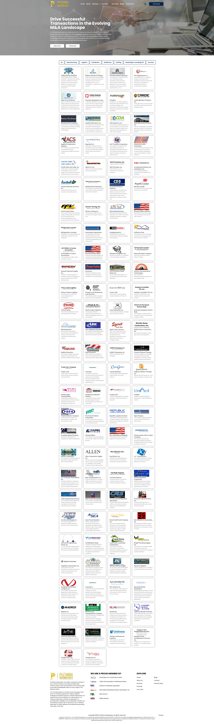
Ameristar (88, 271)
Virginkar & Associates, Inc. (70, 566)
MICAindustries (66, 329)
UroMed (136, 395)
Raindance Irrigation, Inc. (118, 253)
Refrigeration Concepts (68, 232)
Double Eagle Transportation (66, 395)
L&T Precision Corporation (118, 144)
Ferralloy (113, 100)
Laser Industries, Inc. (117, 310)
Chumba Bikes (90, 435)
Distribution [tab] (96, 62)
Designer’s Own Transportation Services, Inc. (142, 638)
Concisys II (89, 587)
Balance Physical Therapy (94, 75)
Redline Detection (67, 352)
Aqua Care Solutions (68, 100)
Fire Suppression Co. (141, 75)
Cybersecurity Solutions (69, 75)
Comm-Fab (113, 292)
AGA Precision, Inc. (116, 167)
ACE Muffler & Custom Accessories (68, 254)
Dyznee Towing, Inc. (92, 211)
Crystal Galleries (115, 372)
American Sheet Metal (92, 253)
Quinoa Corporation (67, 456)
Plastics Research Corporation (140, 478)
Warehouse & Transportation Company (93, 612)
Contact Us (129, 4)
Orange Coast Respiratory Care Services (93, 293)
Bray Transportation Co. (93, 477)
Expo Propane (138, 416)
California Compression (93, 636)
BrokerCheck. (119, 720)
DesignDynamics (115, 232)
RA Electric (113, 612)
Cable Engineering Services (70, 499)
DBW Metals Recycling (92, 499)
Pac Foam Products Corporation (91, 417)
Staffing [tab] (118, 62)
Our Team (115, 4)
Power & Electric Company (70, 416)
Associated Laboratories (93, 232)
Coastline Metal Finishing (69, 435)
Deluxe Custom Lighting (69, 292)
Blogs (122, 4)
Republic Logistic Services (118, 416)
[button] (145, 4)
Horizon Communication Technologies (142, 272)
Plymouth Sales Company (142, 253)
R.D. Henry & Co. (115, 587)
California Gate (139, 232)
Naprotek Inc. (89, 144)
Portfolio (105, 4)
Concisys (88, 372)
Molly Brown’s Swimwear (93, 186)
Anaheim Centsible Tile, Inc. (143, 292)
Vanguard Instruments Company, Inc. (68, 588)
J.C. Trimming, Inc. (140, 456)
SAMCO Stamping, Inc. (117, 352)
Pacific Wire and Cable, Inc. (70, 167)
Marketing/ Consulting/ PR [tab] (135, 62)
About (88, 4)
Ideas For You (89, 167)
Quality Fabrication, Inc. (93, 123)
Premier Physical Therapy (142, 352)
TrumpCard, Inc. (90, 657)
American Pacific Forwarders (140, 145)
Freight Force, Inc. (67, 657)
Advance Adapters (140, 566)
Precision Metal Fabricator (118, 75)
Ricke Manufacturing (117, 211)
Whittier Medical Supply (118, 566)
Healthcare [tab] (107, 62)
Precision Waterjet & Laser (94, 100)
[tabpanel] (107, 366)
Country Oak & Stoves (92, 566)
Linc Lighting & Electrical (93, 329)
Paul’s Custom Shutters (93, 310)
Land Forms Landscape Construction (117, 544)
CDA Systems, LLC (116, 123)
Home (83, 4)
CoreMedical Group (91, 543)
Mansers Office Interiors (142, 211)
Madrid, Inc (64, 612)
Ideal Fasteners (90, 352)
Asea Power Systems (92, 520)
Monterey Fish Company (69, 123)
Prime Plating (65, 310)
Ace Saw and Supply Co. (69, 520)
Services (95, 4)
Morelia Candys (139, 186)
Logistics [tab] (84, 62)
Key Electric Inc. (115, 456)
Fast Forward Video (67, 211)
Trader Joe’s (65, 372)
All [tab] (61, 62)
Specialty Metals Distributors (139, 588)
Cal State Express (115, 477)
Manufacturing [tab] (72, 62)
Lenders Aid (114, 395)
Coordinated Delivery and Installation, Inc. (142, 168)
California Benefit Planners (143, 612)
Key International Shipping (118, 435)
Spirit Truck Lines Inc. (117, 329)
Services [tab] (151, 62)
